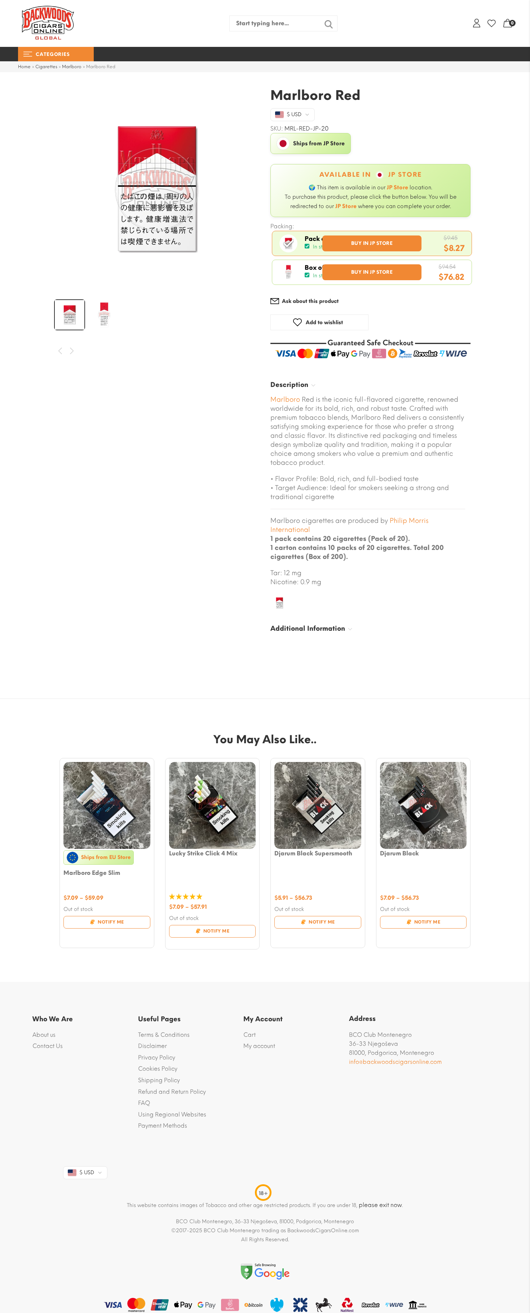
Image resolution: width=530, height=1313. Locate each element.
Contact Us (47, 1046)
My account (259, 1046)
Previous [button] (60, 351)
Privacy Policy (156, 1057)
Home (24, 66)
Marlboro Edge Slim (91, 872)
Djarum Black (399, 853)
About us (44, 1034)
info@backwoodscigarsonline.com (395, 1061)
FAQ (144, 1103)
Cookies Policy (157, 1068)
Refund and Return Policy (172, 1091)
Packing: (282, 226)
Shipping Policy (159, 1080)
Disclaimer (152, 1046)
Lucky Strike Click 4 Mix (203, 853)
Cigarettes (46, 66)
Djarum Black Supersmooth (313, 853)
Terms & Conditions (164, 1034)
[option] (157, 189)
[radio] (372, 243)
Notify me (111, 922)
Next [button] (72, 351)
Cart (249, 1034)
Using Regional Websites (172, 1114)
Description (289, 385)
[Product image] (106, 805)
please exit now (380, 1205)
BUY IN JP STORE (372, 243)
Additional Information (307, 629)
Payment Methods (162, 1125)
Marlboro (71, 66)
